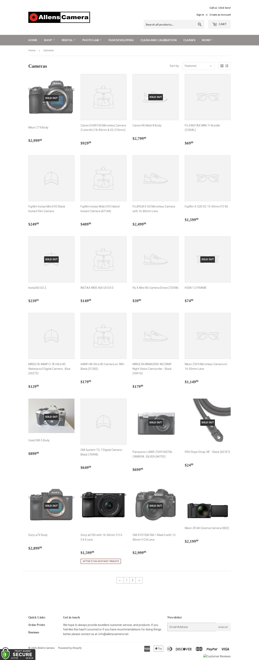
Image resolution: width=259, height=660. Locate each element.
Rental (67, 40)
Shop (48, 40)
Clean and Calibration (158, 40)
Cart (222, 24)
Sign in (200, 14)
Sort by (174, 65)
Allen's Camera (45, 647)
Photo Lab (90, 40)
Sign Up (223, 627)
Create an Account (220, 14)
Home (32, 40)
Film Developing (121, 40)
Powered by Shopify (70, 647)
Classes (189, 40)
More (206, 40)
